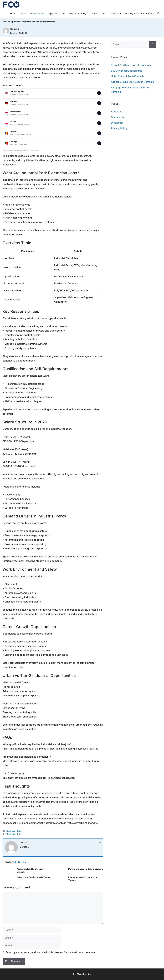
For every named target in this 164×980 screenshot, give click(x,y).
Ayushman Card (57, 13)
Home (13, 13)
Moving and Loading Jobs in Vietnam (85, 869)
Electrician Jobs (37, 13)
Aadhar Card (98, 13)
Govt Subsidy (147, 13)
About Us (116, 111)
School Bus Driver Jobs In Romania (131, 65)
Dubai (23, 13)
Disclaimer (117, 122)
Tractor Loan (114, 13)
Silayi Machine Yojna (78, 13)
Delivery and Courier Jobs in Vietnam (34, 877)
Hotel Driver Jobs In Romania (127, 76)
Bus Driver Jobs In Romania (126, 70)
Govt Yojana (131, 13)
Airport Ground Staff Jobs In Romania (132, 81)
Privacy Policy (119, 128)
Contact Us (117, 117)
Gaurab (24, 846)
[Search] (152, 44)
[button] (158, 13)
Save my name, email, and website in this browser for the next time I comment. (51, 952)
